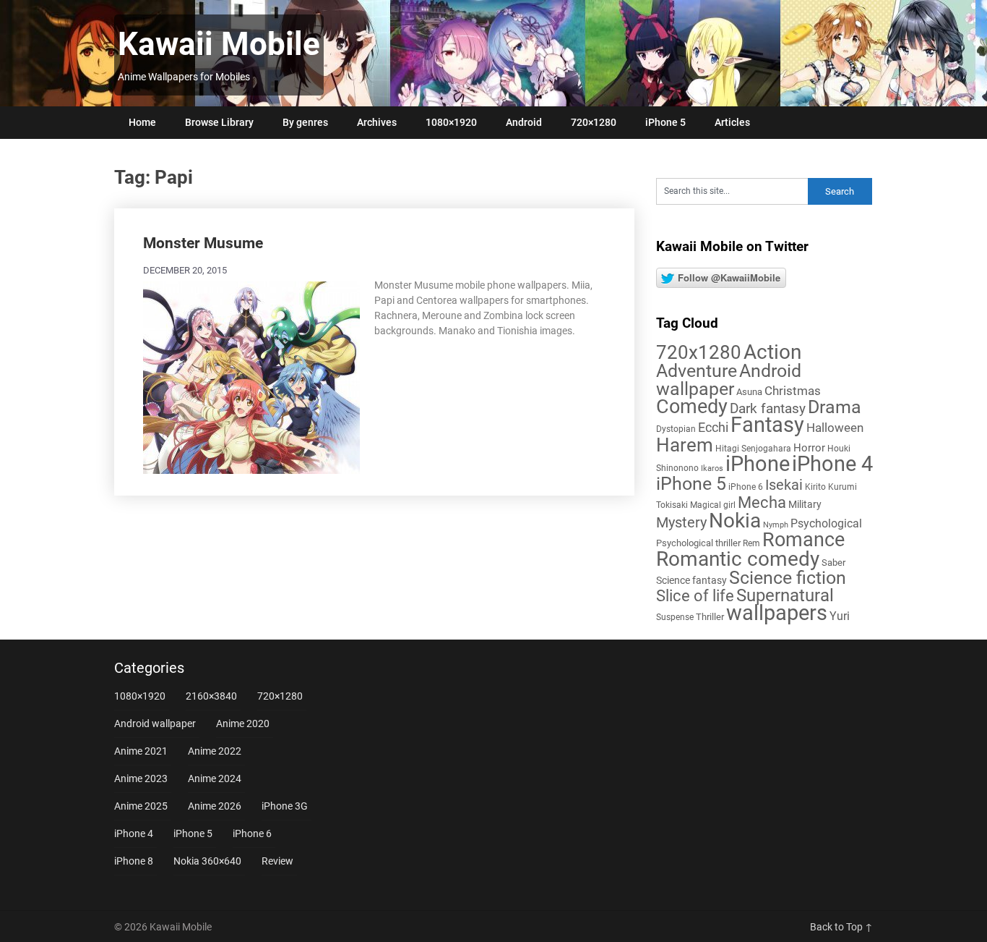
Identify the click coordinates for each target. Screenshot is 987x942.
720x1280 (698, 352)
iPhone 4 (832, 463)
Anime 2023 (141, 778)
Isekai (784, 484)
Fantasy (767, 424)
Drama (834, 406)
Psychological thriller (698, 543)
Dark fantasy (768, 409)
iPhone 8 (133, 861)
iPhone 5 (665, 122)
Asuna (749, 391)
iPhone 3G (285, 806)
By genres (305, 122)
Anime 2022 (214, 751)
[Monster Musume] (251, 376)
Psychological (826, 523)
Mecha (762, 502)
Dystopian (676, 429)
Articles (732, 122)
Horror (809, 447)
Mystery (681, 522)
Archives (377, 122)
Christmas (792, 390)
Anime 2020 (243, 723)
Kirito (815, 487)
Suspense (675, 617)
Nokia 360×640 (207, 861)
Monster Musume (203, 243)
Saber (833, 562)
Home (142, 122)
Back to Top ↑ (841, 927)
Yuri (839, 616)
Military (805, 504)
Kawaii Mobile (219, 44)
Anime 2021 (141, 751)
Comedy (692, 406)
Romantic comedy (737, 559)
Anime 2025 (141, 806)
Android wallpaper (728, 379)
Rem (751, 543)
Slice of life (695, 596)
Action (772, 352)
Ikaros (712, 468)
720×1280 (593, 122)
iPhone (757, 463)
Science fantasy (691, 580)
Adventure (696, 370)
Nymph (775, 525)
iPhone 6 (745, 487)
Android (524, 122)
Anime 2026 (214, 806)
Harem (684, 444)
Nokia (735, 520)
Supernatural (785, 595)
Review (277, 861)
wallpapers (776, 613)
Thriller (710, 616)
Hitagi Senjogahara (753, 449)
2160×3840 (211, 696)
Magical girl (713, 505)
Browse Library (219, 122)
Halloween (834, 427)
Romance (803, 539)
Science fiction (787, 577)
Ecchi (713, 427)
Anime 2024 (214, 778)
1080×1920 (451, 122)
